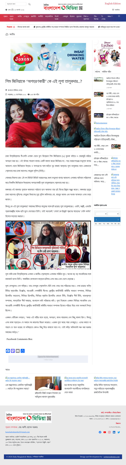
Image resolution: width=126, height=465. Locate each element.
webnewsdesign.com (112, 457)
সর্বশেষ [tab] (97, 71)
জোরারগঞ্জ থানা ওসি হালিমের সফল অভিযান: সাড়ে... (101, 178)
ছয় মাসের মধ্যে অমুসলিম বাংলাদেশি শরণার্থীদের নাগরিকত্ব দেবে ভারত (76, 389)
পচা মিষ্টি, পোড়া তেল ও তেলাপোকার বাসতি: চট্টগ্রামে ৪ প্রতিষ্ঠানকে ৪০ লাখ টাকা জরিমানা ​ (113, 99)
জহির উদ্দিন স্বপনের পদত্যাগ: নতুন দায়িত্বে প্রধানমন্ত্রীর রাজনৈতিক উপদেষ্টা (106, 389)
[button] (119, 16)
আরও (7, 369)
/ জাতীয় (11, 34)
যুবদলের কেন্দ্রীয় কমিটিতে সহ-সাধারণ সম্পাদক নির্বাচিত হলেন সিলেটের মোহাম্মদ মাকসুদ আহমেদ (44, 27)
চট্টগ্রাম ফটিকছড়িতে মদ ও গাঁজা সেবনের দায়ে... (101, 161)
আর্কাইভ (117, 10)
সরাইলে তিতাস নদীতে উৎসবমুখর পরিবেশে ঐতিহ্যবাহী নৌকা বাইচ (113, 81)
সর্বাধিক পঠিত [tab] (106, 71)
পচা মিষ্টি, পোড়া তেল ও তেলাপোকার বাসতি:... (101, 149)
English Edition (113, 3)
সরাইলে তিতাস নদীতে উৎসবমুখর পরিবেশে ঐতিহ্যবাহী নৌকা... (106, 137)
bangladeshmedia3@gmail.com (17, 432)
